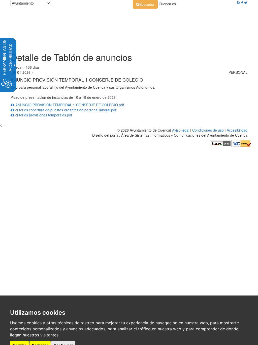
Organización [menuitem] (63, 27)
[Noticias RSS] (238, 2)
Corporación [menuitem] (32, 27)
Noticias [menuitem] (28, 40)
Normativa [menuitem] (93, 27)
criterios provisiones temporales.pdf (43, 114)
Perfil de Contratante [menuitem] (129, 27)
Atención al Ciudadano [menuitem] (174, 27)
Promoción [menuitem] (211, 27)
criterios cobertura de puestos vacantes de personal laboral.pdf (65, 109)
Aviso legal (180, 130)
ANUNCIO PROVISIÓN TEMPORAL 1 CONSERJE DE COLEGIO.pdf (69, 104)
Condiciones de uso (208, 130)
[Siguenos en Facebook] (242, 2)
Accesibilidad (237, 130)
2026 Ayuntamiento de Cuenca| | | (169, 133)
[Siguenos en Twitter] (245, 2)
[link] (145, 4)
